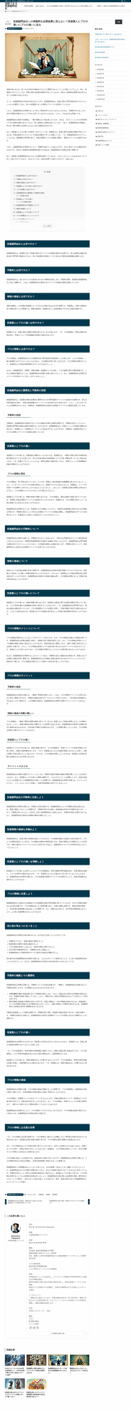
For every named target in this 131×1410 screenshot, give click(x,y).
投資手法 (100, 136)
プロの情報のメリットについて (27, 215)
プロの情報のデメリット (25, 219)
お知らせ (100, 111)
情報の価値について (23, 209)
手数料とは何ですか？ (24, 179)
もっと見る (47, 226)
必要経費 (41, 1194)
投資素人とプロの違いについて (27, 212)
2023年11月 (101, 99)
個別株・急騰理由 (103, 123)
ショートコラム (103, 115)
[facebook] (37, 1327)
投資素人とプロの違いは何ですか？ (29, 186)
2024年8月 (100, 69)
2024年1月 (100, 91)
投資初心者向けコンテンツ (14, 28)
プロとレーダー (31, 1194)
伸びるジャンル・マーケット (107, 119)
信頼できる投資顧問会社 (11, 6)
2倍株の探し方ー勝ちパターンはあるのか (108, 34)
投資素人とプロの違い (24, 199)
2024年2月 (100, 86)
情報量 (48, 1194)
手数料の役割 (24, 196)
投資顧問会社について (105, 140)
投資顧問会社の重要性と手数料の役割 (30, 193)
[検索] (124, 1)
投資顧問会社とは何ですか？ (27, 176)
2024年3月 (100, 82)
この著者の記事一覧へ (58, 1333)
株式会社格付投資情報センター (105, 47)
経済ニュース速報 (103, 145)
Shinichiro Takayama (15, 1237)
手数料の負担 (24, 222)
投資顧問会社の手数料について (27, 205)
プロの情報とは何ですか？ (26, 189)
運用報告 (55, 1194)
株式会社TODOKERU (102, 57)
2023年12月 (101, 95)
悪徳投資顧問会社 (103, 128)
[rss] (122, 1)
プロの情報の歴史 (26, 202)
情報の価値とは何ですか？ (26, 182)
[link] (30, 1327)
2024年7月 (100, 74)
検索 (118, 22)
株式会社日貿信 (100, 52)
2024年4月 (100, 78)
